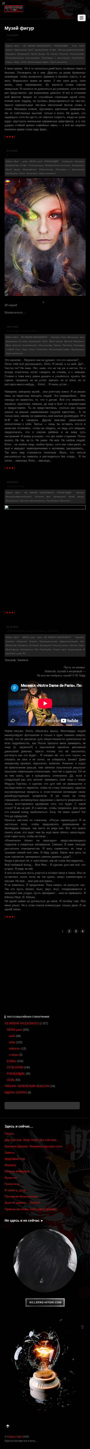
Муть (8, 345)
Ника (10, 39)
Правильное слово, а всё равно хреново (30, 1209)
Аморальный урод (23, 50)
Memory (80, 492)
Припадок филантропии (32, 501)
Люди (45, 341)
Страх (9, 62)
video (39, 637)
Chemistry (79, 161)
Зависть (10, 1152)
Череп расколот (58, 62)
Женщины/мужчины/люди (71, 50)
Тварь (16, 62)
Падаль (57, 345)
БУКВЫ (11, 1061)
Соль (17, 349)
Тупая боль (31, 173)
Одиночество (77, 54)
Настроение (12, 501)
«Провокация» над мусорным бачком (32, 631)
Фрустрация (77, 349)
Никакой (63, 54)
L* (8, 155)
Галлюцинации (36, 165)
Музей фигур (38, 54)
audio (25, 161)
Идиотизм (11, 645)
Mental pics (72, 337)
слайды (13, 1054)
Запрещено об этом (16, 341)
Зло (82, 641)
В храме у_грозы (15, 1190)
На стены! (52, 54)
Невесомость (29, 169)
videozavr (15, 1048)
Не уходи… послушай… (23, 330)
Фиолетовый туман (38, 62)
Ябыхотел (65, 501)
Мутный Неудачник (74, 341)
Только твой (59, 649)
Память (9, 1133)
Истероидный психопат (57, 165)
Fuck (74, 46)
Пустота (67, 345)
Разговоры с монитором (55, 58)
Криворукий (23, 54)
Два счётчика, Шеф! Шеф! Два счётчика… (32, 1139)
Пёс (36, 649)
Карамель (11, 54)
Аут (82, 337)
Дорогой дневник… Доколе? (22, 1202)
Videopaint (22, 641)
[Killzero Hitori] (14, 7)
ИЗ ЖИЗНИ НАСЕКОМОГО (37, 46)
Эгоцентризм (74, 649)
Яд (24, 653)
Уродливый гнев (15, 1158)
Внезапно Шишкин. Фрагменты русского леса (33, 1146)
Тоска (24, 62)
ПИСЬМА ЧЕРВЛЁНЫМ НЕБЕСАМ (27, 1086)
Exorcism (10, 641)
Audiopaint (67, 161)
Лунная (73, 645)
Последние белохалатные (21, 1196)
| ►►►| (10, 136)
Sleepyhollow (15, 486)
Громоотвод (12, 1184)
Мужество (11, 1177)
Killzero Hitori (12, 46)
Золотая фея (42, 496)
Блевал (33, 641)
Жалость (10, 1165)
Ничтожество (29, 345)
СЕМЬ (11, 1079)
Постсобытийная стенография (23, 58)
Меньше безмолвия (17, 1171)
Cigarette (79, 637)
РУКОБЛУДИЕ (61, 46)
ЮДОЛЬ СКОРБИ (16, 1092)
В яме (53, 50)
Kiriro (63, 337)
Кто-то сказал (60, 645)
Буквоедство (41, 50)
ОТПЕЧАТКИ (15, 1067)
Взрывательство (48, 641)
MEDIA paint (36, 161)
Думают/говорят (69, 641)
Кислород (34, 645)
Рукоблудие (78, 58)
